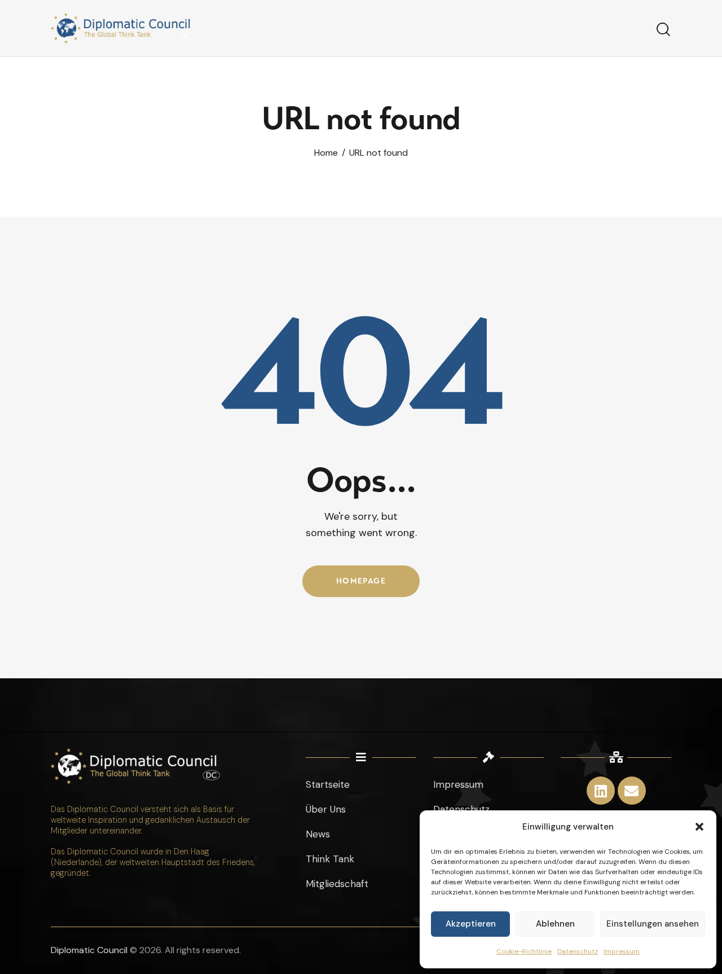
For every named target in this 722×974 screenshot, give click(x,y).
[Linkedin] (601, 790)
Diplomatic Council (89, 950)
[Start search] (663, 29)
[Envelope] (632, 790)
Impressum (622, 951)
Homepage (361, 581)
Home (326, 153)
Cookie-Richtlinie (524, 951)
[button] (699, 826)
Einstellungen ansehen (652, 923)
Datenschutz (577, 951)
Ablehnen (555, 923)
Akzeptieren (471, 923)
